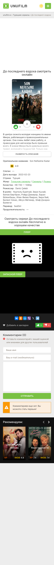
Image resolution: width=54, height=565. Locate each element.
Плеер (27, 232)
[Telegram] (37, 318)
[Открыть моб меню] (48, 6)
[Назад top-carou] (43, 422)
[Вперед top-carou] (48, 422)
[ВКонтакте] (16, 318)
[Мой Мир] (25, 318)
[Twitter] (33, 318)
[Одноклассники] (20, 318)
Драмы (47, 181)
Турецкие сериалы (21, 15)
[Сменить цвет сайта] (41, 6)
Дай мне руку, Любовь (14, 446)
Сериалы (37, 181)
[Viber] (29, 318)
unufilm (18, 6)
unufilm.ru (7, 15)
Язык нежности (40, 447)
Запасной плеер (12, 274)
